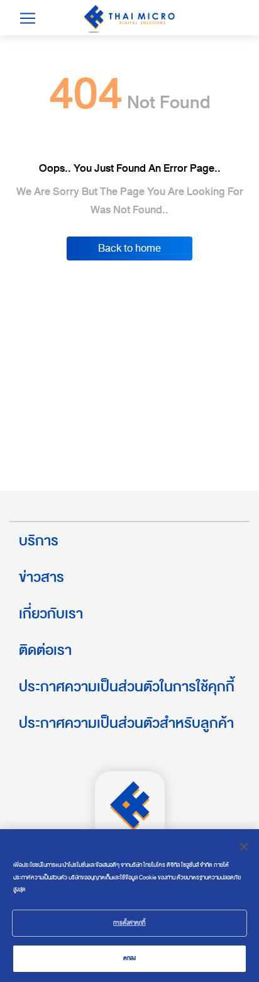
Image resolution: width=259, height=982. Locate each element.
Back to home (129, 248)
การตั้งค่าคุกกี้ (129, 922)
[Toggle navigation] (27, 18)
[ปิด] (244, 847)
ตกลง (129, 958)
